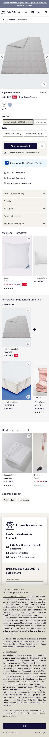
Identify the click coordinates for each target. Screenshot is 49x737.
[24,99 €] (17, 453)
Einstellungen (40, 732)
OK (24, 726)
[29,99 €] (16, 380)
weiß (4, 109)
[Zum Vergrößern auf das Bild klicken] (44, 84)
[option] (4, 105)
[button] (3, 12)
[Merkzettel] (39, 12)
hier (21, 628)
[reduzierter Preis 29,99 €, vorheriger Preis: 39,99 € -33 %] (17, 256)
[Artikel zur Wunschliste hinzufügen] (42, 146)
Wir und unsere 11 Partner (14, 597)
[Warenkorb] (45, 12)
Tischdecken (24, 500)
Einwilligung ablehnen (11, 732)
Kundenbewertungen (14, 223)
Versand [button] (33, 97)
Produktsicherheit (12, 216)
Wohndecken (9, 500)
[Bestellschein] (32, 12)
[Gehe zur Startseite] (11, 12)
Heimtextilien (22, 20)
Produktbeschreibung (14, 193)
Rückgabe (8, 208)
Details (7, 201)
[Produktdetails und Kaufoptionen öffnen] (28, 344)
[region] (24, 661)
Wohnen (11, 20)
